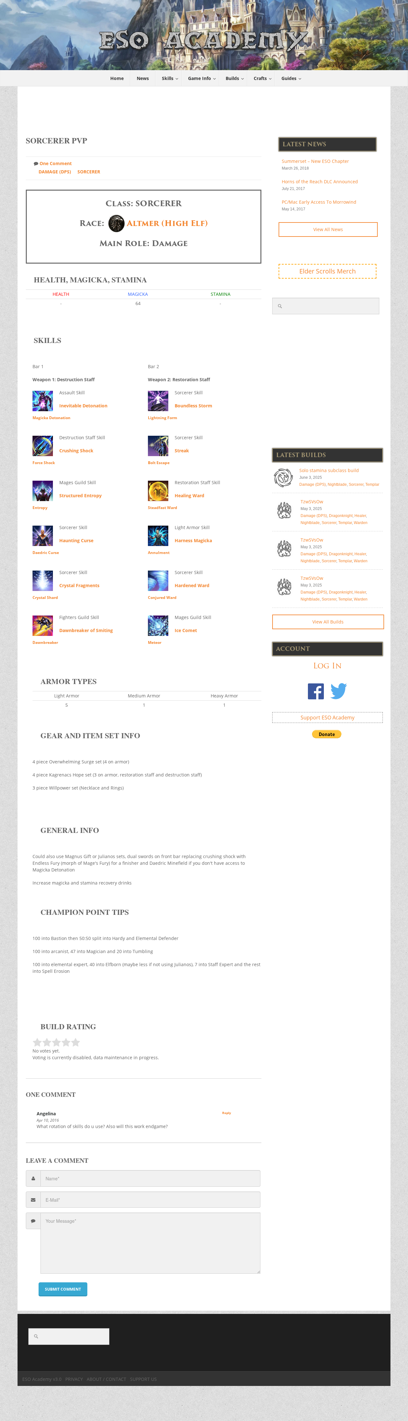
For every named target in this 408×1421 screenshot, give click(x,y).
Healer (360, 516)
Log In (327, 666)
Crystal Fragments (79, 585)
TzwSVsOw (312, 502)
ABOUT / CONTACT (106, 1379)
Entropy (40, 507)
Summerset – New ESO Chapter (315, 161)
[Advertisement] (204, 107)
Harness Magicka (193, 540)
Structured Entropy (80, 495)
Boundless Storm (193, 406)
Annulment (159, 552)
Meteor (154, 642)
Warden (361, 523)
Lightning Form (162, 417)
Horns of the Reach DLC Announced (320, 182)
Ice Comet (186, 630)
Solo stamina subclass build (329, 470)
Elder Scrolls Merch (327, 271)
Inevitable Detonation (83, 406)
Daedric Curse (46, 552)
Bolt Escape (159, 462)
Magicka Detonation (51, 417)
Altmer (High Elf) (167, 223)
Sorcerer (88, 172)
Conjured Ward (162, 597)
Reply (226, 1113)
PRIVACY (74, 1379)
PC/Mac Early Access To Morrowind (319, 202)
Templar (372, 484)
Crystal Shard (45, 597)
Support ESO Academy (327, 717)
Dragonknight (341, 516)
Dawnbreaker (45, 642)
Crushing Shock (76, 451)
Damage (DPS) (55, 172)
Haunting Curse (76, 540)
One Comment (56, 163)
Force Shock (44, 462)
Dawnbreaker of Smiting (86, 630)
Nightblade (337, 484)
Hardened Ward (192, 585)
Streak (182, 451)
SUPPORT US (143, 1379)
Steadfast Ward (162, 507)
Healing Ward (189, 495)
